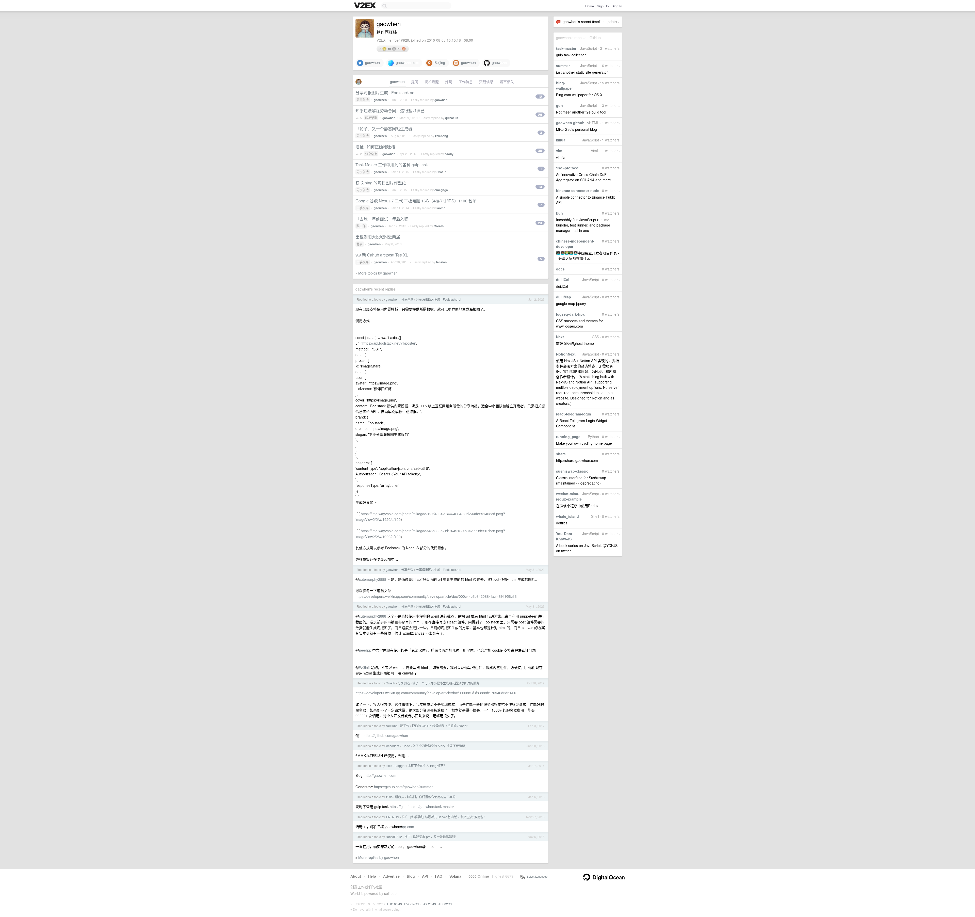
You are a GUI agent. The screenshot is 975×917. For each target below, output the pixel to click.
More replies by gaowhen (378, 857)
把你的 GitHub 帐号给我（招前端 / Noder (439, 725)
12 (540, 96)
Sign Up (603, 6)
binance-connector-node (577, 190)
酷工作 (361, 226)
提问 (414, 81)
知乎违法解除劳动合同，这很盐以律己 (390, 111)
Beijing (438, 62)
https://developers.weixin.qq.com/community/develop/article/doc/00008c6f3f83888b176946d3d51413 (436, 692)
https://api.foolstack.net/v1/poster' (389, 343)
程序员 (399, 797)
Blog (411, 876)
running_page (568, 436)
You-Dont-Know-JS (565, 536)
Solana (455, 876)
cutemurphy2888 (372, 579)
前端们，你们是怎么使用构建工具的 (431, 797)
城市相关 (507, 81)
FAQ (438, 876)
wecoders (392, 746)
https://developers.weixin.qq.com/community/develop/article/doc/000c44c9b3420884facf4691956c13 (436, 596)
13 (540, 187)
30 (540, 151)
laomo (440, 208)
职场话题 (371, 118)
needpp (365, 650)
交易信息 (486, 81)
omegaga (441, 190)
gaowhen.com (406, 62)
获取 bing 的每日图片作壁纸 (380, 183)
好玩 (448, 81)
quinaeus (451, 118)
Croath (441, 172)
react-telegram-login (573, 413)
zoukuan (392, 725)
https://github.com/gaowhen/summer (403, 786)
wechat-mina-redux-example (569, 496)
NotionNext (566, 354)
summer (563, 65)
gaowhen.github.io (572, 122)
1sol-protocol (567, 167)
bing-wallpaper (564, 85)
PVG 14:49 (411, 904)
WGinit (364, 667)
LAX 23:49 (428, 904)
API (425, 876)
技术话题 (432, 81)
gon (559, 105)
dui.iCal (562, 279)
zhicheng (441, 136)
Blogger (400, 765)
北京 (359, 244)
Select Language (536, 876)
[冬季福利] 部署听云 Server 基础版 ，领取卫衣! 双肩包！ (448, 817)
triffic (389, 765)
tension (441, 262)
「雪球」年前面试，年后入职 (381, 219)
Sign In (617, 6)
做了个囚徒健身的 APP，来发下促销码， (440, 746)
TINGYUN (392, 817)
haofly (449, 154)
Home (589, 6)
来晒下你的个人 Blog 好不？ (427, 765)
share (561, 453)
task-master (566, 48)
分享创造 (362, 100)
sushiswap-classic (572, 471)
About (355, 876)
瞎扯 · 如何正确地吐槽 (375, 147)
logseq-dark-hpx (570, 314)
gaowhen (371, 62)
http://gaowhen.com (380, 775)
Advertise (391, 876)
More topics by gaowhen (378, 273)
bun (559, 213)
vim (559, 150)
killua (560, 139)
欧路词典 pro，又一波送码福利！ (435, 836)
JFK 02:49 (445, 904)
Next (560, 336)
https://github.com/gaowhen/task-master (422, 806)
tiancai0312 (394, 836)
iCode (406, 746)
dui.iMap (563, 296)
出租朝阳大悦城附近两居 (377, 237)
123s (389, 797)
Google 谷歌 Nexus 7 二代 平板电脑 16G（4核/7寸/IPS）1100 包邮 (416, 201)
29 (540, 114)
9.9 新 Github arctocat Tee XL (381, 255)
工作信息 (466, 81)
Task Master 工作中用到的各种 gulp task (391, 165)
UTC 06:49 (394, 904)
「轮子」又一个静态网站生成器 (383, 129)
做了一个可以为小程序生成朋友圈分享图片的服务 (445, 683)
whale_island (567, 516)
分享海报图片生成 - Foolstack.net (385, 92)
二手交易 (362, 208)
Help (372, 876)
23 (540, 223)
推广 (405, 817)
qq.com (408, 826)
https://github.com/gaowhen (386, 735)
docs (560, 268)
